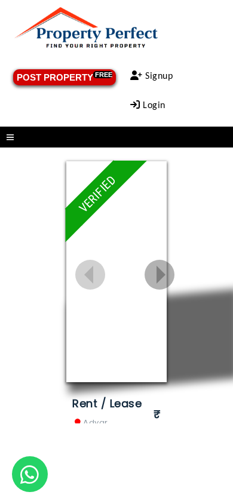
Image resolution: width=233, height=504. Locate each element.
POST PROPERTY (64, 76)
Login (152, 105)
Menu (116, 137)
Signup (158, 76)
